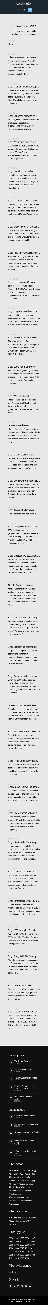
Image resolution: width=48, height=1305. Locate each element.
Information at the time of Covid (25, 1152)
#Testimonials (15, 1194)
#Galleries (33, 1218)
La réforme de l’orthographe (26, 1124)
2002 (32, 1241)
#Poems (12, 1184)
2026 (27, 1258)
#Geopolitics (30, 1174)
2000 (22, 1241)
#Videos (12, 1224)
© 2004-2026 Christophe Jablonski (22, 1299)
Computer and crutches (24, 1116)
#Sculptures (26, 1187)
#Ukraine (13, 1200)
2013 (11, 1251)
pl (15, 1272)
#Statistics (26, 1190)
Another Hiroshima (22, 1069)
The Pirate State (21, 1061)
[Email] (29, 1286)
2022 (32, 1255)
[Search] (24, 8)
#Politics (21, 1184)
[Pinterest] (25, 1286)
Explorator (24, 3)
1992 (16, 1238)
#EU (21, 1174)
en (10, 1272)
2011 (27, 1248)
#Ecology (32, 1170)
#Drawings (23, 1218)
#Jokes (12, 1180)
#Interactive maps (17, 1221)
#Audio (14, 1218)
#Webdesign (14, 1204)
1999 (16, 1241)
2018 (11, 1255)
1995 (22, 1238)
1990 (11, 1238)
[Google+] (22, 1286)
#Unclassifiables (25, 1200)
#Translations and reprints (20, 1197)
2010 (22, 1248)
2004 (16, 1245)
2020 (22, 1255)
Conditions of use (15, 1301)
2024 (16, 1258)
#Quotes (29, 1184)
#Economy (14, 1174)
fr (12, 1272)
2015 (22, 1251)
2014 (16, 1251)
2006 (27, 1245)
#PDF (28, 1221)
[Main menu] (30, 10)
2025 (22, 1258)
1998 (11, 1241)
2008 (11, 1248)
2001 (27, 1241)
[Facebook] (10, 1286)
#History (12, 1177)
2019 (16, 1255)
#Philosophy (30, 1180)
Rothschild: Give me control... (23, 1098)
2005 (22, 1245)
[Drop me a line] (18, 8)
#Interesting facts (24, 1177)
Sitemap (27, 1301)
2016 (27, 1251)
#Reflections (14, 1187)
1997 (32, 1238)
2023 (11, 1258)
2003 (11, 1245)
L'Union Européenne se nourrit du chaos (24, 1087)
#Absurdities (14, 1170)
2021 (27, 1255)
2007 (32, 1245)
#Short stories (15, 1190)
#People (20, 1180)
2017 (32, 1251)
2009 (16, 1248)
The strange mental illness (25, 1078)
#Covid (24, 1170)
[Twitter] (14, 1286)
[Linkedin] (18, 1286)
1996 (27, 1238)
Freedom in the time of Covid (24, 1141)
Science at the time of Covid (26, 1132)
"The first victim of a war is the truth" (23, 514)
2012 (32, 1248)
